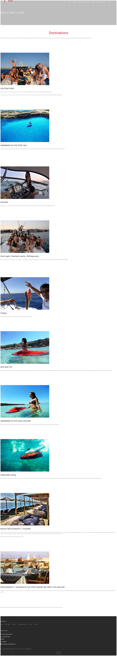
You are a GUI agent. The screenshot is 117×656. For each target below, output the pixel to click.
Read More (34, 653)
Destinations (81, 2)
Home (69, 2)
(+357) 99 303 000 (5, 636)
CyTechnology (28, 648)
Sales (93, 2)
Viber (3, 639)
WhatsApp (4, 641)
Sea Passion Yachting (8, 648)
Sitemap (35, 624)
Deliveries (88, 2)
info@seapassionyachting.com (9, 644)
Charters (75, 2)
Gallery (98, 2)
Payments (14, 624)
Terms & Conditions (22, 624)
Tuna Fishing (7, 624)
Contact (104, 2)
